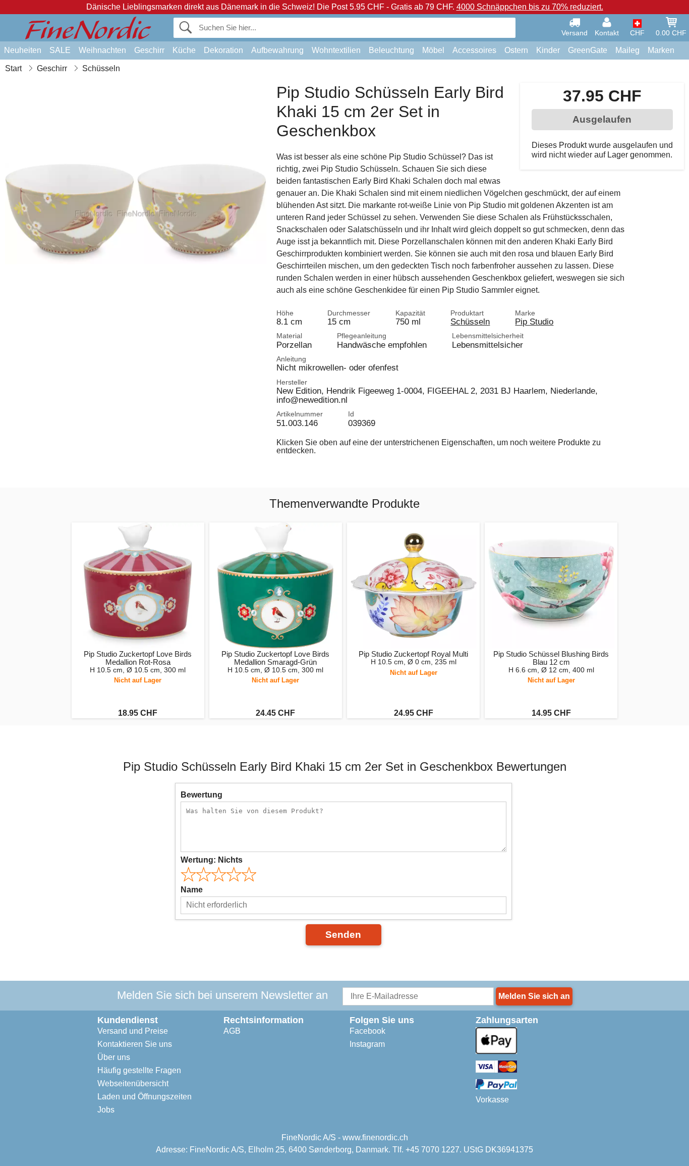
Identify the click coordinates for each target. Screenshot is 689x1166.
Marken (661, 50)
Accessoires (474, 50)
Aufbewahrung (277, 50)
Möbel (433, 50)
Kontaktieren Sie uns (134, 1044)
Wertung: (212, 860)
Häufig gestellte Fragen (139, 1070)
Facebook (367, 1031)
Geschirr (149, 50)
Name (192, 889)
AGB (232, 1031)
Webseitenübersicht (132, 1083)
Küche (184, 50)
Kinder (548, 50)
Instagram (367, 1044)
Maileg (627, 50)
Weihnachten (102, 50)
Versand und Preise (132, 1031)
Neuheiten (22, 50)
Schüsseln (470, 321)
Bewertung (201, 794)
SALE (60, 50)
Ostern (516, 50)
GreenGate (587, 50)
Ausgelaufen (601, 119)
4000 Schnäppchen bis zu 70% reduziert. (529, 7)
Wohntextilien (336, 50)
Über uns (113, 1057)
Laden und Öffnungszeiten (144, 1096)
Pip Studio (534, 321)
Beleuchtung (391, 50)
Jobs (105, 1109)
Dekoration (223, 50)
